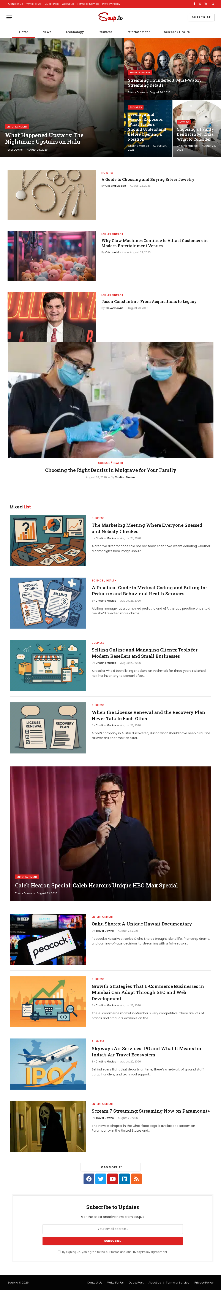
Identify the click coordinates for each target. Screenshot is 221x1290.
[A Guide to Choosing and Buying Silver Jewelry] (52, 195)
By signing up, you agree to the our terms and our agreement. (115, 1252)
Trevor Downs (14, 149)
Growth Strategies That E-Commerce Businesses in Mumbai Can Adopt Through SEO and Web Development (148, 992)
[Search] (213, 4)
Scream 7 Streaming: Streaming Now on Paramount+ (151, 1111)
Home (23, 32)
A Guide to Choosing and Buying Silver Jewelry (147, 179)
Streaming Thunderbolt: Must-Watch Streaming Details (164, 83)
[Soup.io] (110, 17)
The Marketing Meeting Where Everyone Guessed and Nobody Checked (147, 528)
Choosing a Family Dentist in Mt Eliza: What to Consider (196, 134)
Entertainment (138, 32)
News (46, 32)
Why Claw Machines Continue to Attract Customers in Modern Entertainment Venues (154, 243)
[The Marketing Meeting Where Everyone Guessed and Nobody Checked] (48, 540)
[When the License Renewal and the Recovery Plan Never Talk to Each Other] (48, 727)
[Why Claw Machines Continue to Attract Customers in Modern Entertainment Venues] (52, 256)
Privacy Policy (111, 4)
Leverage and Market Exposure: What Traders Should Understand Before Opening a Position (147, 127)
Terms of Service (88, 4)
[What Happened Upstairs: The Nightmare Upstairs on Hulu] (62, 97)
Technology (74, 32)
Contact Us (15, 4)
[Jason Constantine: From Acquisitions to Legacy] (52, 317)
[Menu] (9, 17)
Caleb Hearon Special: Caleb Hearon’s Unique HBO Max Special (96, 885)
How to (183, 122)
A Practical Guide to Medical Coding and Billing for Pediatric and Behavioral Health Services (149, 590)
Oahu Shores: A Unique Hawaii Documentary (142, 924)
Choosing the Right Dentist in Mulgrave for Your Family (110, 470)
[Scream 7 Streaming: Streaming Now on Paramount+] (48, 1126)
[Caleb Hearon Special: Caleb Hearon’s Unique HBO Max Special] (110, 833)
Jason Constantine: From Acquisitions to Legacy (149, 301)
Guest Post (52, 4)
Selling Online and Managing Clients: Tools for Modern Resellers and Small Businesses (144, 653)
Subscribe (201, 17)
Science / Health (177, 32)
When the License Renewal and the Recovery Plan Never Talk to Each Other (148, 715)
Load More (108, 1167)
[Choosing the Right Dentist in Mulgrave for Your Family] (110, 400)
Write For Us (33, 4)
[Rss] (136, 1179)
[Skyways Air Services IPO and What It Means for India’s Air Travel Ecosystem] (48, 1064)
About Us (68, 4)
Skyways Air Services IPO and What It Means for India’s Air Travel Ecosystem (147, 1051)
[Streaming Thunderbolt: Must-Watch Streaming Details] (172, 69)
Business (105, 32)
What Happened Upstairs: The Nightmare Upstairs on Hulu (44, 138)
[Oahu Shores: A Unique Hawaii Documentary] (48, 939)
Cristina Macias (138, 146)
